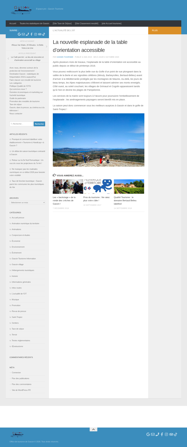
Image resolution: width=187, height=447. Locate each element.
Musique (15, 299)
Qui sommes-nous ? (18, 89)
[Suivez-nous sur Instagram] (35, 34)
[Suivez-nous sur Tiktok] (43, 34)
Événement (16, 253)
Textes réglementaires (21, 340)
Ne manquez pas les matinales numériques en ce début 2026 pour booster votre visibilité (27, 172)
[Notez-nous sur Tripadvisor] (39, 34)
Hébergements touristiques (23, 270)
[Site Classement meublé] (86, 23)
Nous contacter (16, 113)
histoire (15, 276)
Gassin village (18, 264)
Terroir (14, 335)
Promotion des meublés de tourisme (25, 101)
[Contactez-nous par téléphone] (27, 34)
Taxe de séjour (16, 104)
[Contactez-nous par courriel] (23, 34)
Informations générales (21, 282)
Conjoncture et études (21, 235)
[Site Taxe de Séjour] (62, 23)
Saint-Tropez (17, 317)
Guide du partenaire (18, 98)
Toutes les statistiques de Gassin (34, 23)
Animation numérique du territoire (25, 223)
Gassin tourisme (65, 57)
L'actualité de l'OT (64, 30)
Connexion (16, 372)
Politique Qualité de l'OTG (20, 86)
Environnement (18, 247)
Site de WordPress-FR (21, 390)
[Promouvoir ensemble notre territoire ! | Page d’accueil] (21, 10)
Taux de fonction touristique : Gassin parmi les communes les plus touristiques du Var (27, 184)
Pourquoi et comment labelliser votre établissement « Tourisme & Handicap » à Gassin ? (27, 142)
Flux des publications (20, 378)
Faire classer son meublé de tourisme (25, 80)
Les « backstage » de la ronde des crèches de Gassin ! (64, 200)
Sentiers (15, 323)
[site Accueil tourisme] (111, 23)
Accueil (12, 23)
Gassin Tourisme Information (24, 258)
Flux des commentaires (21, 384)
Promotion (16, 305)
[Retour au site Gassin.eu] (19, 34)
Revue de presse (19, 311)
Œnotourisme (17, 346)
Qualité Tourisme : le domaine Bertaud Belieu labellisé (125, 200)
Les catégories (16, 83)
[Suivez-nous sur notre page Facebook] (31, 34)
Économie (16, 241)
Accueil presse (18, 218)
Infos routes (17, 288)
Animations (16, 229)
